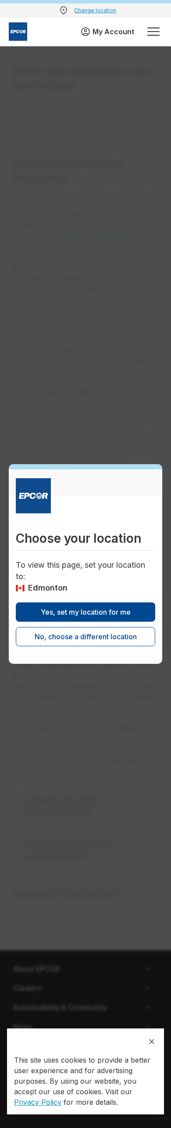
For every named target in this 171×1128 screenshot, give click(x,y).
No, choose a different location (86, 636)
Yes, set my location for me (86, 612)
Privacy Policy (37, 1102)
